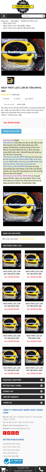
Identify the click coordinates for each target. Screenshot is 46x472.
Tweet (18, 99)
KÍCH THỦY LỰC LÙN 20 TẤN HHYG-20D (11, 305)
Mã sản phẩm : (9, 104)
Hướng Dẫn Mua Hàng (11, 444)
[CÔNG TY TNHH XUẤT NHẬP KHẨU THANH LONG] (23, 13)
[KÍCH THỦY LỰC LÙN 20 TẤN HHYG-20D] (11, 292)
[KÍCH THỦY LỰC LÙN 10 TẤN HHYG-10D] (34, 292)
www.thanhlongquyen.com (20, 428)
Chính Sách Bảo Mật (10, 456)
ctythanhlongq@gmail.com (18, 425)
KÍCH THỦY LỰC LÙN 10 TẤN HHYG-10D (34, 305)
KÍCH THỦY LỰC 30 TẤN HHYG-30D (34, 337)
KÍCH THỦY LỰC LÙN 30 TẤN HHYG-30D (34, 273)
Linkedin (29, 99)
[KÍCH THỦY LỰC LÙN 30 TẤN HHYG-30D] (34, 259)
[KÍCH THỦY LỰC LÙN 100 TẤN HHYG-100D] (11, 259)
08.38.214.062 (11, 422)
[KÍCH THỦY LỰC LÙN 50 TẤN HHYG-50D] (23, 54)
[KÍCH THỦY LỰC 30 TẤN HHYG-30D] (34, 324)
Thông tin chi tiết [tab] (11, 131)
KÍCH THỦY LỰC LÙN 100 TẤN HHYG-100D (11, 273)
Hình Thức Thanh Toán (11, 447)
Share (6, 99)
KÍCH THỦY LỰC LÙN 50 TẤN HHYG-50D (11, 369)
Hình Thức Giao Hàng (11, 450)
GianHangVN (27, 471)
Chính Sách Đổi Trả (10, 453)
